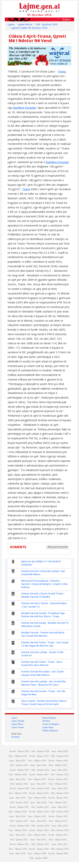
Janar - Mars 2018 (38, 802)
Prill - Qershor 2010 (47, 24)
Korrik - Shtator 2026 (19, 751)
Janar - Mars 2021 (38, 784)
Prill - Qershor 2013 (60, 830)
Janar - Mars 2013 (17, 835)
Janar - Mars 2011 (60, 844)
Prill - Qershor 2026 (40, 751)
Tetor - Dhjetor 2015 (37, 816)
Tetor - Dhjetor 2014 (58, 821)
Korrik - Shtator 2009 (58, 853)
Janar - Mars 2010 (17, 853)
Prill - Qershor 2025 (60, 756)
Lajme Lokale (18, 727)
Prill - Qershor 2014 (40, 826)
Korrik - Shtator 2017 (19, 807)
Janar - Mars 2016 (17, 816)
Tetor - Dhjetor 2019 (18, 793)
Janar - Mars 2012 (38, 840)
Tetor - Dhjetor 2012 (37, 835)
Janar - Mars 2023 (60, 770)
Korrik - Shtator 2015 (58, 816)
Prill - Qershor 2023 (40, 770)
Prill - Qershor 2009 (39, 858)
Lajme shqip (47, 727)
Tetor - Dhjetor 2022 (18, 774)
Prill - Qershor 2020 (40, 788)
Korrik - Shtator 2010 (39, 849)
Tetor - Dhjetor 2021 (37, 779)
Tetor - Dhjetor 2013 (18, 830)
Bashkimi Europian (24, 107)
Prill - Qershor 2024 (19, 765)
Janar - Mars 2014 (60, 826)
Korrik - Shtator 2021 (58, 779)
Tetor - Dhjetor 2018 (37, 798)
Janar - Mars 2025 (17, 761)
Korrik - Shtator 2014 (19, 826)
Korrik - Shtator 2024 (58, 761)
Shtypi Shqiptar (49, 718)
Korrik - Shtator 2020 (19, 788)
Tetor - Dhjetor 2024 (37, 761)
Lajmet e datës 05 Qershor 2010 (29, 28)
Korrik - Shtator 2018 (58, 798)
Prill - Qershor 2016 (60, 812)
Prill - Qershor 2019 (60, 793)
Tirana (62, 71)
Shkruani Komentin (58, 546)
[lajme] (39, 7)
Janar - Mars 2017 (60, 807)
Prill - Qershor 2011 (40, 844)
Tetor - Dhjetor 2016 (18, 812)
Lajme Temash (18, 721)
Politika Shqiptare (50, 730)
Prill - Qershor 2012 (19, 840)
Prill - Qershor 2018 (19, 802)
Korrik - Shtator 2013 (39, 830)
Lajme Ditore (25, 24)
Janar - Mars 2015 (38, 821)
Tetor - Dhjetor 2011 (58, 840)
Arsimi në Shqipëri (50, 724)
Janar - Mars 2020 (60, 788)
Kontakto (16, 737)
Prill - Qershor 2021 (19, 784)
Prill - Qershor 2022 (60, 774)
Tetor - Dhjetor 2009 (37, 853)
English (66, 19)
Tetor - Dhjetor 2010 (18, 849)
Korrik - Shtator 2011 (19, 844)
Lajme (11, 24)
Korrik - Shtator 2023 (19, 770)
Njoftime (46, 721)
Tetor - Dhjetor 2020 (58, 784)
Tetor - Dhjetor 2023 (58, 765)
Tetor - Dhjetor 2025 (18, 756)
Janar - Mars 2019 (17, 798)
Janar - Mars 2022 (17, 779)
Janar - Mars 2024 (38, 765)
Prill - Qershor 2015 (19, 821)
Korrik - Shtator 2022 (39, 774)
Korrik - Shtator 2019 (39, 793)
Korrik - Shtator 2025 (39, 756)
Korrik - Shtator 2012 (58, 835)
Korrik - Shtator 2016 (39, 812)
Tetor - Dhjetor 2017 (58, 802)
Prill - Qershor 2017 (40, 807)
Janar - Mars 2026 (60, 751)
